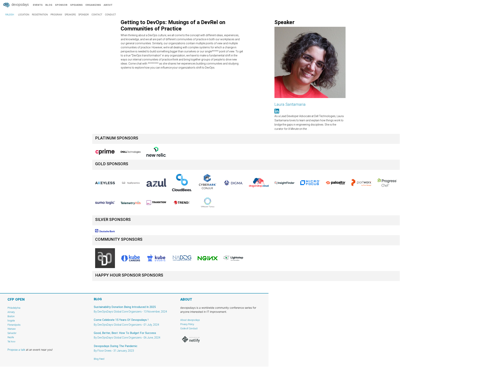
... (308, 128)
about (108, 4)
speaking (76, 4)
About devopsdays (190, 320)
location (23, 14)
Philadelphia (13, 307)
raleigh (9, 14)
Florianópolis (14, 324)
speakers (70, 14)
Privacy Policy (187, 324)
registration (40, 14)
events (38, 4)
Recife (10, 337)
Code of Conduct (189, 328)
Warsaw (11, 328)
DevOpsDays (20, 5)
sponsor (61, 4)
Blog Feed (99, 358)
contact (96, 14)
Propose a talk (16, 349)
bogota (11, 320)
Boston (11, 316)
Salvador (11, 333)
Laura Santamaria (290, 104)
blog (48, 4)
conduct (110, 14)
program (56, 14)
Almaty (11, 312)
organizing (93, 4)
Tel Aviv (11, 341)
